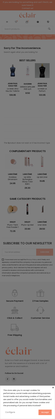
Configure (10, 412)
